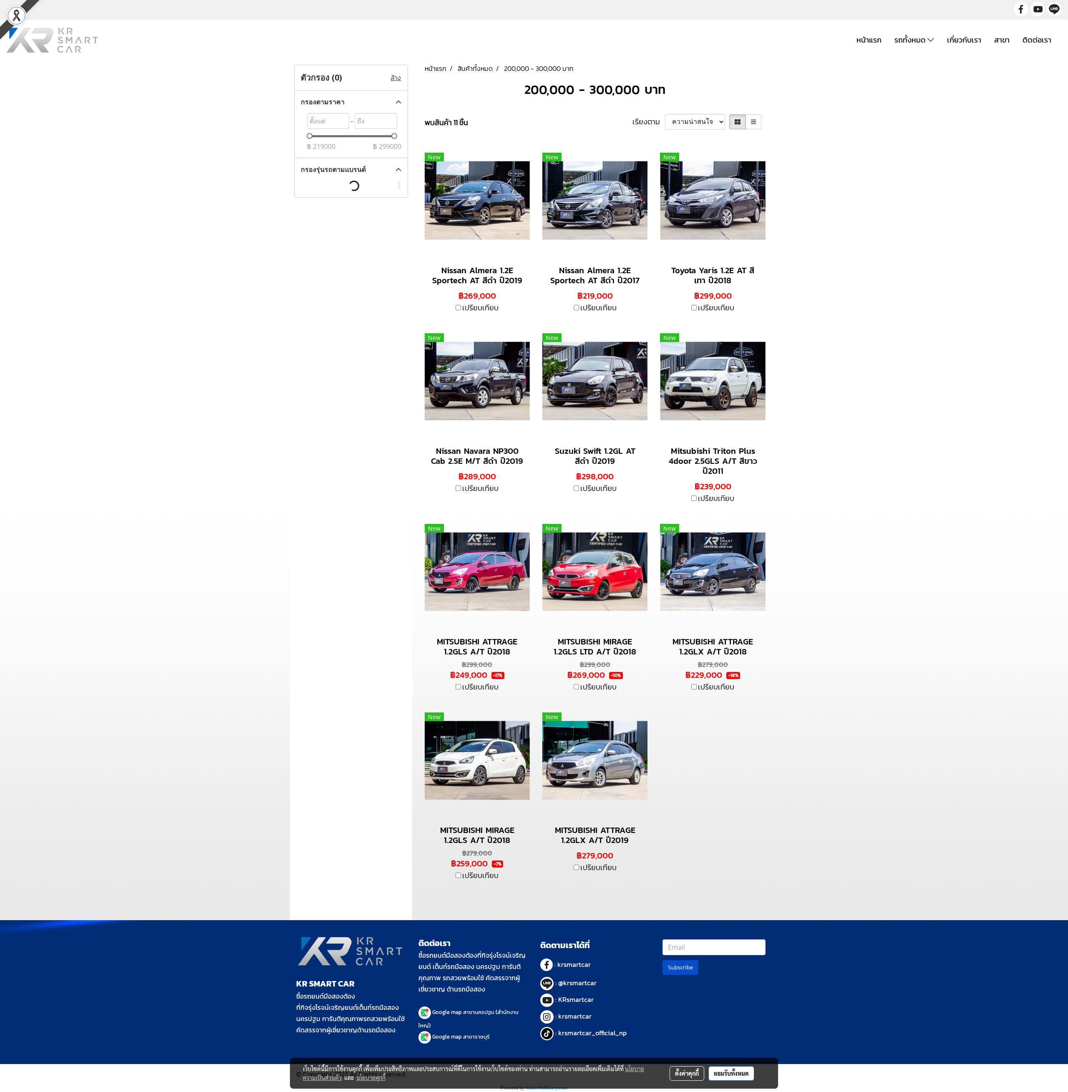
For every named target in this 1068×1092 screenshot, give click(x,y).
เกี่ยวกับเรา (964, 39)
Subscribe (680, 967)
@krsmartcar (577, 983)
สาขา (1002, 39)
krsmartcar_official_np (592, 1033)
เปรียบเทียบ (480, 307)
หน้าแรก (869, 39)
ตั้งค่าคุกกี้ (687, 1073)
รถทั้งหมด (910, 39)
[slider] (309, 136)
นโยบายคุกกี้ (370, 1077)
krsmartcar (574, 964)
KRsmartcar (576, 999)
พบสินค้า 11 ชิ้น (446, 122)
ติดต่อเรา (1037, 39)
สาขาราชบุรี (476, 1037)
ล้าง (395, 78)
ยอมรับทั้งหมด (731, 1073)
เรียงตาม (648, 121)
